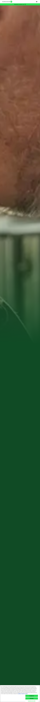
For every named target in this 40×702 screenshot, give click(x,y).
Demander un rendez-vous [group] (19, 4)
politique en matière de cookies (23, 693)
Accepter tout (32, 695)
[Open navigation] (37, 2)
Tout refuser (32, 698)
